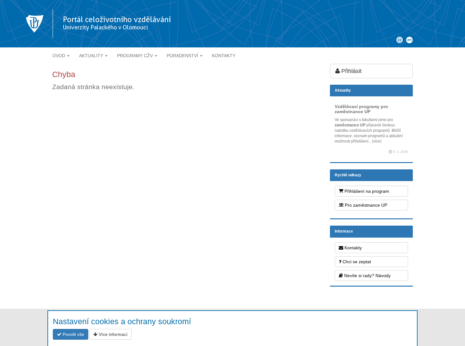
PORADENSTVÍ (183, 55)
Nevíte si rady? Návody (367, 275)
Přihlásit (351, 71)
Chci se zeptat (356, 261)
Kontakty (352, 247)
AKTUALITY (91, 55)
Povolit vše (72, 334)
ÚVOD (59, 55)
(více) (376, 141)
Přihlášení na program (366, 191)
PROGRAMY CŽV (135, 55)
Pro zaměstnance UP (365, 205)
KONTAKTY (223, 55)
